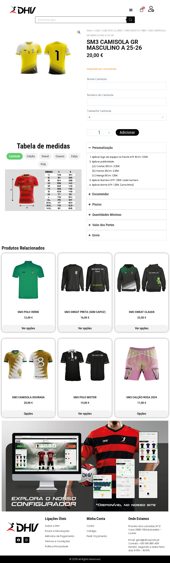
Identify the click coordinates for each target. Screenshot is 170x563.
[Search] (131, 19)
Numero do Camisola (100, 95)
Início (89, 30)
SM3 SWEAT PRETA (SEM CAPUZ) (85, 312)
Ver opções (28, 328)
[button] (131, 10)
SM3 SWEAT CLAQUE (142, 312)
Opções (28, 413)
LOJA (97, 30)
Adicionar (127, 132)
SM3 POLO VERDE (28, 312)
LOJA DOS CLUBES (112, 30)
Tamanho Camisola (99, 111)
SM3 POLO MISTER (84, 397)
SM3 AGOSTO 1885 (135, 30)
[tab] (14, 156)
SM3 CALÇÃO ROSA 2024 (141, 397)
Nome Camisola (97, 79)
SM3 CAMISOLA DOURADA (28, 397)
